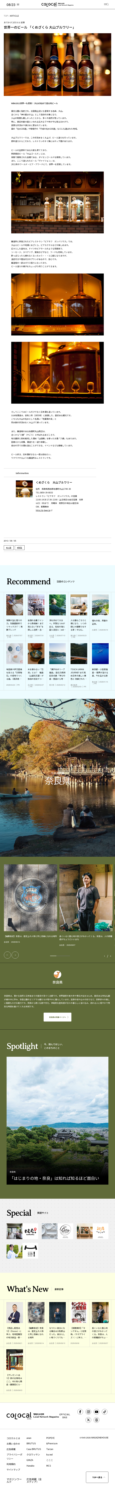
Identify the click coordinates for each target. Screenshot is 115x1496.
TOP (6, 15)
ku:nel (49, 1454)
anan (29, 1438)
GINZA (30, 1460)
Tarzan (49, 1449)
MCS (48, 1465)
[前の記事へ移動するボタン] (7, 955)
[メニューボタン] (106, 5)
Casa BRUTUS (34, 1449)
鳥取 (20, 547)
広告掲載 (11, 1449)
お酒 (9, 547)
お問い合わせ (13, 1443)
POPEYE (50, 1438)
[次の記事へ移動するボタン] (15, 955)
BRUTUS (31, 1443)
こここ (49, 1460)
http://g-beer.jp (43, 510)
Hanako (30, 1465)
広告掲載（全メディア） (34, 1480)
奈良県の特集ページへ (57, 1017)
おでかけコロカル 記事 (14, 22)
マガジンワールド (14, 1480)
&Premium (52, 1443)
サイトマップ (13, 1469)
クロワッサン (33, 1454)
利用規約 (11, 1464)
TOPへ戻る (97, 1477)
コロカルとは (13, 1438)
